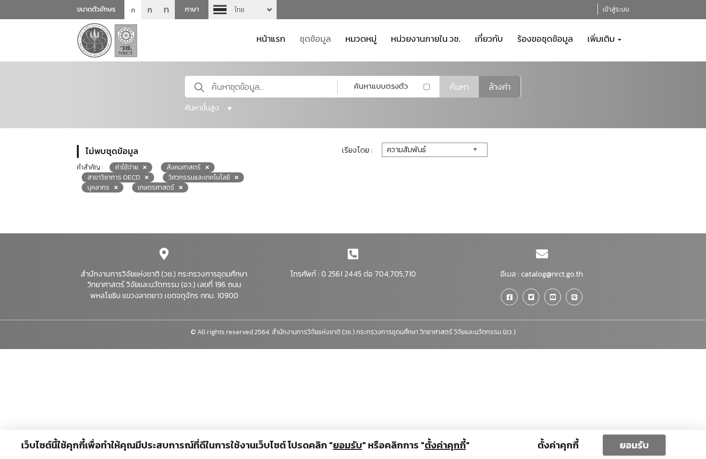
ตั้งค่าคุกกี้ (558, 445)
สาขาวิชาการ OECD (113, 177)
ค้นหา (459, 86)
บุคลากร (98, 187)
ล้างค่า (500, 86)
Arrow (242, 9)
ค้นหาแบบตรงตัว (381, 86)
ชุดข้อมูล (315, 38)
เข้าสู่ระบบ (616, 9)
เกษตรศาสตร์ (156, 187)
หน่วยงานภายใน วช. (426, 38)
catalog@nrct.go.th (552, 273)
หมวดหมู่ (361, 38)
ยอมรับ (634, 445)
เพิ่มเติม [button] (602, 38)
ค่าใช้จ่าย (126, 167)
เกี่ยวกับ (489, 38)
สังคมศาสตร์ (184, 167)
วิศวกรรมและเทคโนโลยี (199, 177)
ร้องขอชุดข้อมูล (545, 38)
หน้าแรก (270, 38)
